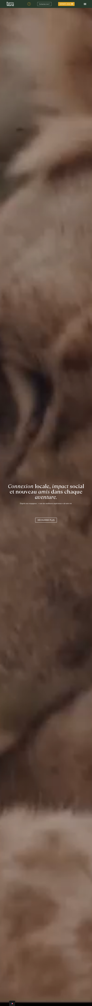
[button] (85, 4)
